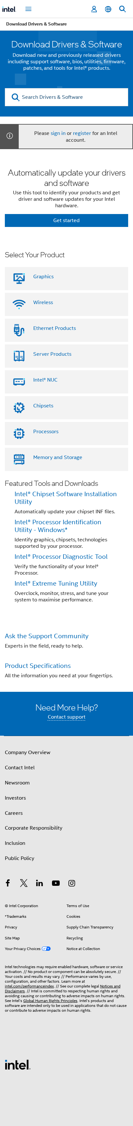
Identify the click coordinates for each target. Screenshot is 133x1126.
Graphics (43, 276)
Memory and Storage (57, 457)
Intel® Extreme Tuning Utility (56, 583)
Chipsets (43, 406)
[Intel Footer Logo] (18, 1064)
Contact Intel (20, 767)
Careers (14, 813)
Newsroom (17, 783)
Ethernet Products (54, 328)
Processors (45, 431)
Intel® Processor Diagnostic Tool (61, 557)
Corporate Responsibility (33, 828)
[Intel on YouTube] (55, 884)
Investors (15, 798)
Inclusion (15, 843)
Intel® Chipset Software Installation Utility (66, 498)
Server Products (52, 354)
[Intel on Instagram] (71, 884)
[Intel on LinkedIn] (39, 884)
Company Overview (27, 752)
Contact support (67, 717)
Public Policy (19, 858)
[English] (108, 9)
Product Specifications (38, 666)
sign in (58, 133)
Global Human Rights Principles (50, 1000)
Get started (66, 220)
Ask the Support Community (46, 636)
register (82, 133)
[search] (15, 97)
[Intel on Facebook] (7, 884)
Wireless (43, 302)
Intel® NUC (45, 380)
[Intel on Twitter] (23, 884)
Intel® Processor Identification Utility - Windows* (58, 526)
